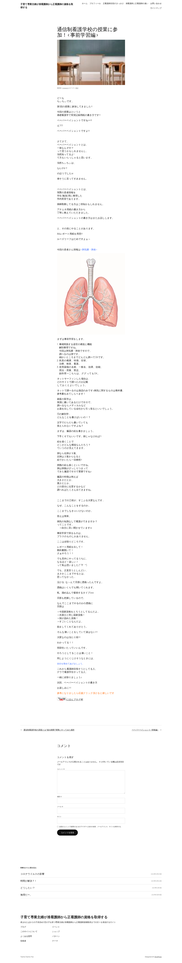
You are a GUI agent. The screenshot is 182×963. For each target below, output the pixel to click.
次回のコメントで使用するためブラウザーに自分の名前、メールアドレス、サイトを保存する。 (90, 827)
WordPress (158, 957)
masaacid (65, 88)
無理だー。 (26, 894)
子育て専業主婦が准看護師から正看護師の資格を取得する (64, 917)
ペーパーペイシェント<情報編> (145, 730)
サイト (59, 817)
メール (60, 807)
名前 (59, 797)
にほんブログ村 (74, 699)
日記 (76, 88)
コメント (61, 769)
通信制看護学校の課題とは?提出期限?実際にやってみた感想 (48, 730)
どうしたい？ (27, 888)
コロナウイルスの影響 (33, 874)
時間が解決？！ (28, 881)
